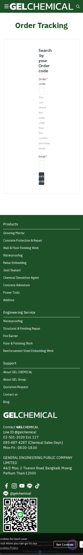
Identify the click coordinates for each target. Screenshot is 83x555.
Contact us (10, 394)
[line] (29, 485)
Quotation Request (15, 387)
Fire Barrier (10, 336)
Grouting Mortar (14, 233)
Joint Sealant (12, 270)
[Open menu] (6, 6)
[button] (78, 6)
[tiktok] (37, 485)
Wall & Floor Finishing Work (21, 248)
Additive (8, 300)
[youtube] (22, 485)
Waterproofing (13, 255)
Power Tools (11, 292)
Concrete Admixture (16, 285)
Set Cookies (64, 544)
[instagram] (14, 485)
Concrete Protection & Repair (22, 240)
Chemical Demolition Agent (21, 277)
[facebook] (6, 485)
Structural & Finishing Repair (21, 328)
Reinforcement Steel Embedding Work (28, 351)
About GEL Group (14, 379)
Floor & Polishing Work (18, 343)
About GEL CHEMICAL (17, 372)
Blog (6, 402)
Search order (41, 178)
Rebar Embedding (15, 262)
